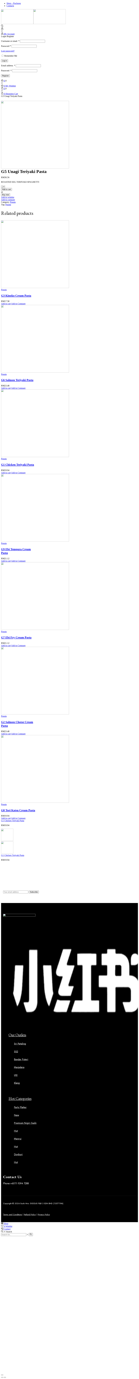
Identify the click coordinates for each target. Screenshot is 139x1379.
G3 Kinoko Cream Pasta (16, 295)
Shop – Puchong (14, 3)
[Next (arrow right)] (5, 1377)
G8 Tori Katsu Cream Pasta (18, 810)
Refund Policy (30, 1214)
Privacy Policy (44, 1214)
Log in (4, 61)
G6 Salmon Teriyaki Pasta (17, 380)
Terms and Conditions (12, 1214)
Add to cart (6, 189)
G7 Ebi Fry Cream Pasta (16, 637)
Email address (8, 65)
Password (6, 46)
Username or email (10, 41)
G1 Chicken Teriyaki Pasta (17, 464)
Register (5, 76)
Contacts (10, 6)
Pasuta (13, 202)
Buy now (5, 195)
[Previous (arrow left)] (2, 1377)
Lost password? (8, 51)
